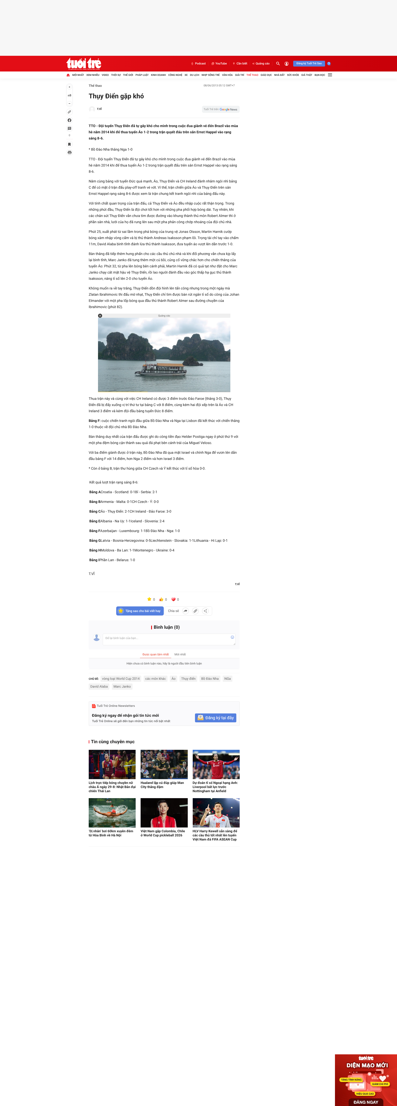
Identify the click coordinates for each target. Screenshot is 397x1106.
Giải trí (239, 75)
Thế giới (128, 75)
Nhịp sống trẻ (211, 75)
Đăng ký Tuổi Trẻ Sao (309, 63)
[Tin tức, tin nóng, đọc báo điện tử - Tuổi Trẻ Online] (83, 63)
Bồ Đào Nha (210, 679)
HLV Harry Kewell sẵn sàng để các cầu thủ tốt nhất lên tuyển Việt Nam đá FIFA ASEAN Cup (215, 835)
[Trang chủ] (68, 75)
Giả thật (306, 75)
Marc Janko (122, 686)
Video (105, 75)
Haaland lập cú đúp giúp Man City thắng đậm (162, 785)
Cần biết (242, 63)
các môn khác (155, 679)
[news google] (221, 109)
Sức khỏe (293, 75)
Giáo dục (266, 75)
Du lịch (194, 75)
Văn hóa (227, 75)
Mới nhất (78, 75)
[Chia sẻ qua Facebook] (185, 611)
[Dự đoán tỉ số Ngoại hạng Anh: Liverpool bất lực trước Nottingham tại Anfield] (216, 764)
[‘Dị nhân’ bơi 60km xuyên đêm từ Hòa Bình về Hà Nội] (112, 812)
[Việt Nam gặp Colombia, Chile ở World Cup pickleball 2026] (164, 812)
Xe (186, 75)
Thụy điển (188, 679)
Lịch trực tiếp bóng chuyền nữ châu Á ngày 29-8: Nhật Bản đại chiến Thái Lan (112, 787)
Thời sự (116, 75)
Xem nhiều (92, 75)
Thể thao (252, 75)
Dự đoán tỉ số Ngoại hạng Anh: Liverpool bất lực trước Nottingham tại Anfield (215, 787)
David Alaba (99, 686)
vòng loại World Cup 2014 (121, 679)
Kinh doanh (158, 75)
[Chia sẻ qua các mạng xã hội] (205, 611)
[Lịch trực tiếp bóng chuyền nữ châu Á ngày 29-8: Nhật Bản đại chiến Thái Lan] (112, 764)
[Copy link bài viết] (195, 611)
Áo (173, 679)
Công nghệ (175, 75)
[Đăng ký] (215, 717)
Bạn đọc (320, 75)
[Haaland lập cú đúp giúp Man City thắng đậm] (164, 764)
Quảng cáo (263, 63)
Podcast (200, 63)
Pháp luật (142, 75)
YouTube (221, 63)
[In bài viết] (69, 152)
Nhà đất (279, 75)
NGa (227, 679)
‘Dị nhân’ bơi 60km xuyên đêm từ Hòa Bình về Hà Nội (111, 833)
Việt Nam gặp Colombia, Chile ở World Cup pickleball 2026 (163, 833)
